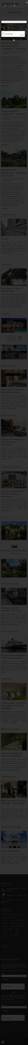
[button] (3, 1042)
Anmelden (6, 25)
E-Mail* (3, 19)
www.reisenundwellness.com (16, 16)
